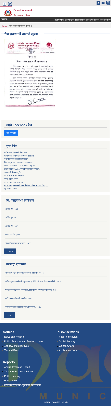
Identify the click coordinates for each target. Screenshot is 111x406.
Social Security (67, 341)
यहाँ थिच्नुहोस (11, 133)
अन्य (9, 315)
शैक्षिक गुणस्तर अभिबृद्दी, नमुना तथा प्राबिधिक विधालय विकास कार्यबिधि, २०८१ (33, 281)
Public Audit (10, 380)
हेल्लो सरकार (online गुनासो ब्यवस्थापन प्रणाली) (22, 169)
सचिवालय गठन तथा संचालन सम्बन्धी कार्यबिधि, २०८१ (24, 273)
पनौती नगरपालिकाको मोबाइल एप (15, 152)
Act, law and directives (16, 346)
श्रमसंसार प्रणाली (10, 188)
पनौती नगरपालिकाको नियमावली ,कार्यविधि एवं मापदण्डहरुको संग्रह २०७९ (31, 290)
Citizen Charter (67, 346)
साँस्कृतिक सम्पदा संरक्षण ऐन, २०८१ (18, 243)
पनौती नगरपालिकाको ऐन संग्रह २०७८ (19, 298)
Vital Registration (68, 336)
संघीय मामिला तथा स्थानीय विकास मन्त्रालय (19, 166)
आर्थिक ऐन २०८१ (11, 226)
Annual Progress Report (17, 367)
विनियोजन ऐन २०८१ (12, 234)
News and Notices (14, 336)
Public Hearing (12, 376)
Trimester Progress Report (18, 371)
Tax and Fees (11, 350)
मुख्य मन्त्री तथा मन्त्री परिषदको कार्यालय (19, 156)
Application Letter (68, 350)
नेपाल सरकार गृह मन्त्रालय (13, 182)
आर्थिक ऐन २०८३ (11, 209)
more (10, 251)
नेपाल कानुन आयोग (11, 179)
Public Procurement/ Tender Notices (23, 341)
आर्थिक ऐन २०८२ (11, 217)
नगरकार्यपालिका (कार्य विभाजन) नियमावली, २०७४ (23, 307)
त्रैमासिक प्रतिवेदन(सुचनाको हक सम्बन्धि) (22, 385)
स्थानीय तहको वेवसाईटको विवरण (16, 159)
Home (4, 26)
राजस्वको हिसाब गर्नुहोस (12, 172)
